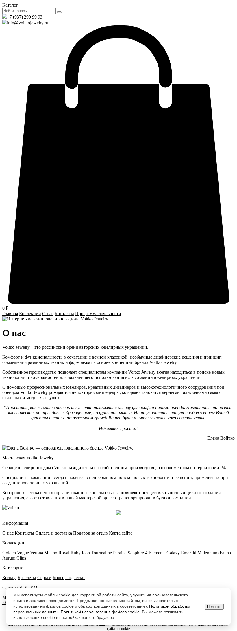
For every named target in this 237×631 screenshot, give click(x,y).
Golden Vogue (15, 552)
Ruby (76, 552)
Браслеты (27, 577)
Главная (10, 313)
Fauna (225, 552)
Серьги (44, 577)
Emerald (188, 552)
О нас (47, 313)
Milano (50, 552)
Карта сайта (120, 533)
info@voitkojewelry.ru (27, 22)
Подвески (75, 577)
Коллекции (30, 313)
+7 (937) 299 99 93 (24, 16)
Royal (63, 552)
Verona (36, 552)
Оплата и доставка (53, 533)
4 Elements (155, 552)
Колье (58, 577)
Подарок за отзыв (90, 533)
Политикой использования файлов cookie (100, 612)
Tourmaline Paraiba (109, 552)
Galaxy (173, 552)
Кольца (9, 577)
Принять (214, 606)
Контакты (64, 313)
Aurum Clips (14, 557)
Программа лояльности (98, 313)
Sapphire (136, 552)
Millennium (208, 552)
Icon (86, 552)
